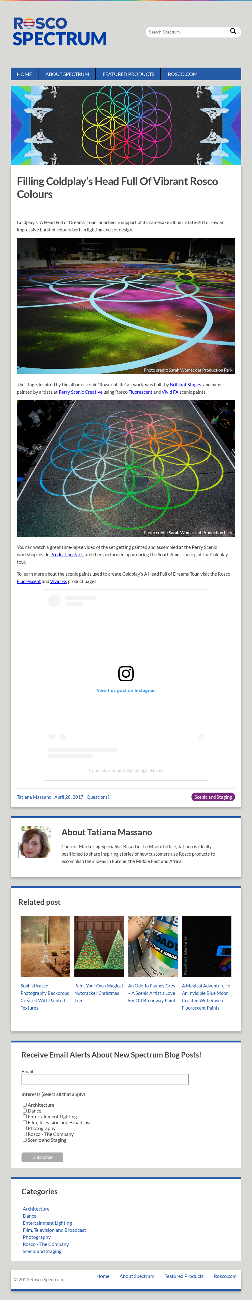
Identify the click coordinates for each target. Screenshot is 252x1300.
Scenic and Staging (213, 797)
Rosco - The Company (46, 1244)
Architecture (36, 1208)
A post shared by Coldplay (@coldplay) (126, 770)
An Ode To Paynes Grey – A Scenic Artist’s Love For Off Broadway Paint (151, 993)
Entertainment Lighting (47, 1223)
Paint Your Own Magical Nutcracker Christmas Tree (98, 993)
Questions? (98, 797)
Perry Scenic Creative (81, 392)
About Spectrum (67, 74)
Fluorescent (140, 392)
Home (24, 74)
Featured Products (128, 74)
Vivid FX (170, 392)
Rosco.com (183, 74)
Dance (29, 1216)
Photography (37, 1237)
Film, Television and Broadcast (54, 1230)
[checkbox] (126, 1122)
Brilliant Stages (185, 384)
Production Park (66, 554)
